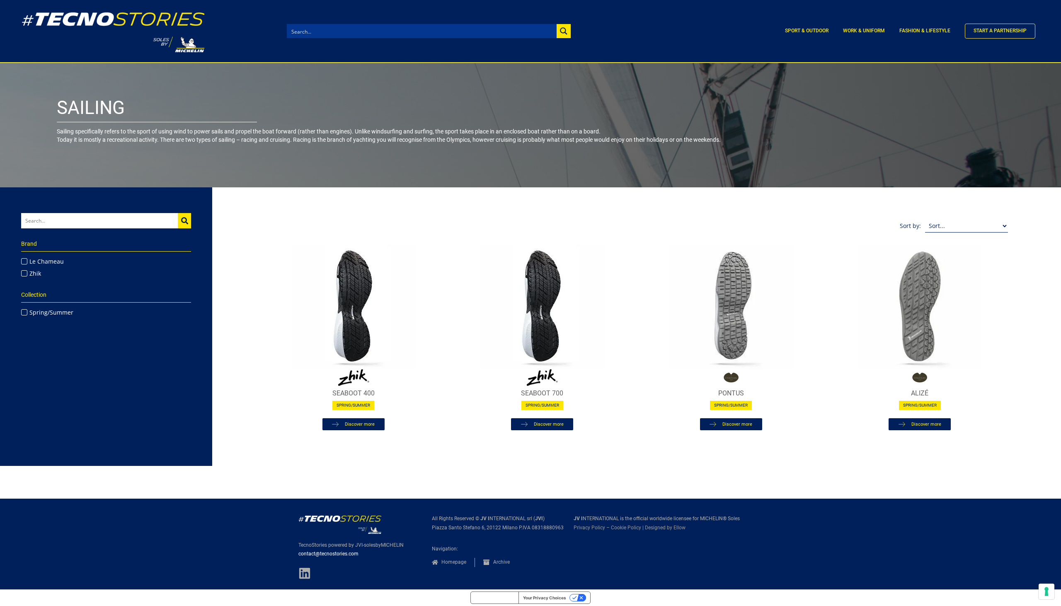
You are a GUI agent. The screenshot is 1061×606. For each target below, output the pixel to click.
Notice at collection (494, 597)
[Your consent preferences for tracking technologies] (1046, 591)
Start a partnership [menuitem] (1000, 31)
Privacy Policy (589, 528)
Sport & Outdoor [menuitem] (806, 31)
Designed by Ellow (665, 528)
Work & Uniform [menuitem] (864, 31)
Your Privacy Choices (544, 597)
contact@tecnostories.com (328, 554)
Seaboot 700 (542, 393)
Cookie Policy (626, 528)
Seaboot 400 (353, 393)
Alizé (919, 393)
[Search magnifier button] (564, 31)
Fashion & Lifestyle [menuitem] (924, 31)
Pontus (731, 393)
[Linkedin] (304, 573)
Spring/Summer (353, 405)
